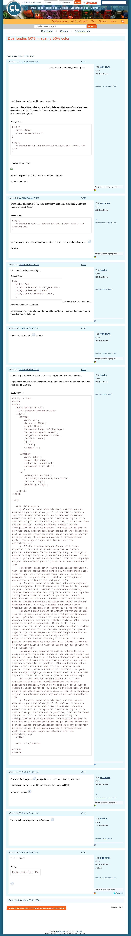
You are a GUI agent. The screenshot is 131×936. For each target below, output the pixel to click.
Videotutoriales (79, 7)
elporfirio (105, 858)
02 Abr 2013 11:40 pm (29, 198)
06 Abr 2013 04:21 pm (29, 813)
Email (114, 86)
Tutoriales (51, 7)
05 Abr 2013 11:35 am (29, 265)
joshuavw (105, 67)
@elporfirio (119, 893)
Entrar (77, 2)
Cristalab (79, 932)
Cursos (64, 7)
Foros (32, 7)
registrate (91, 2)
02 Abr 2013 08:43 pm (29, 61)
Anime (113, 21)
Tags (93, 21)
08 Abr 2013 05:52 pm (29, 852)
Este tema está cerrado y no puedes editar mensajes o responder (36, 908)
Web (115, 877)
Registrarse (47, 31)
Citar (83, 61)
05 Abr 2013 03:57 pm (29, 328)
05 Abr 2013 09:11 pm (29, 369)
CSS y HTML (29, 56)
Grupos (64, 31)
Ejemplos (103, 21)
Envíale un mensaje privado (103, 86)
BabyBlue (60, 932)
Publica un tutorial (60, 21)
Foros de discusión (14, 56)
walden (103, 270)
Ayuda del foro (82, 31)
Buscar (91, 26)
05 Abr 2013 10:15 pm (29, 772)
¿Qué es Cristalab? (79, 21)
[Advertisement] (65, 47)
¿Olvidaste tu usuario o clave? (31, 2)
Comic (94, 7)
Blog (40, 7)
